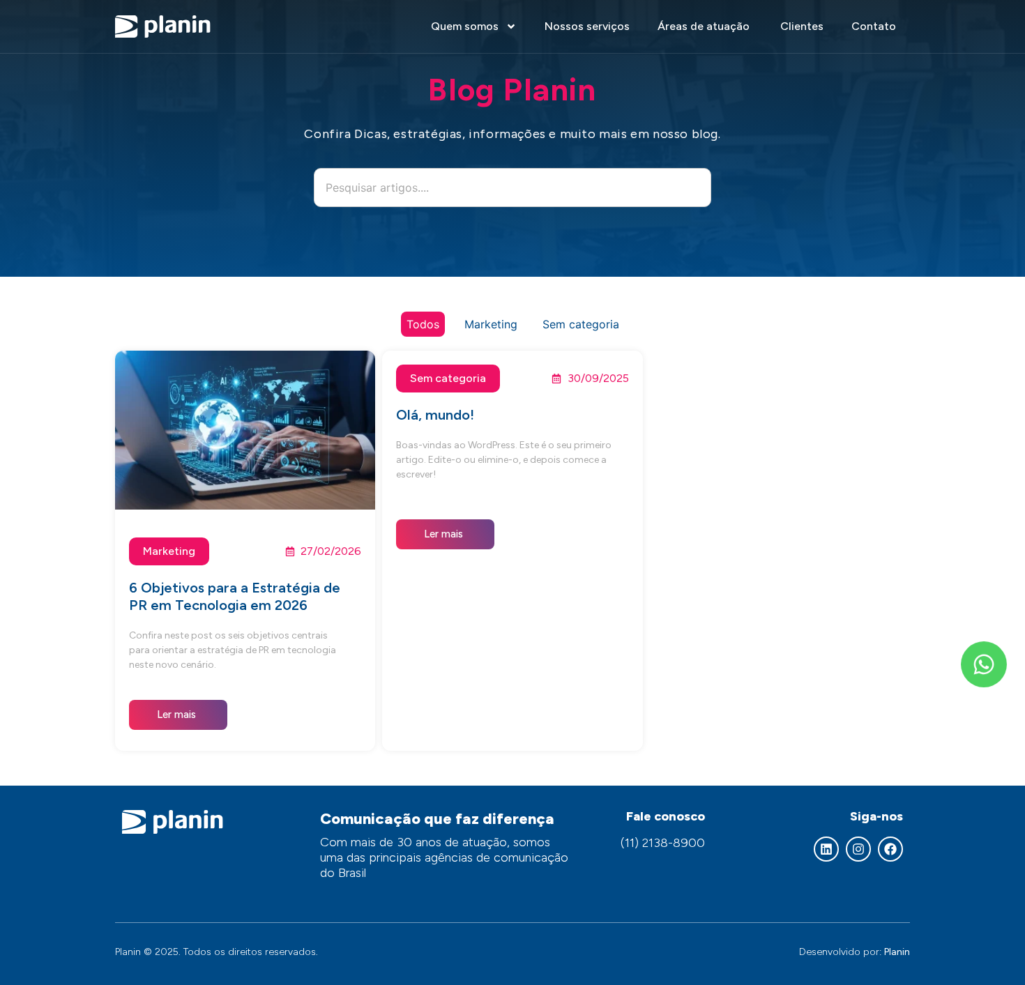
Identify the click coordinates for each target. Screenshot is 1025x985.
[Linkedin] (826, 849)
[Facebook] (890, 849)
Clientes (801, 26)
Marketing (490, 324)
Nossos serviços (587, 26)
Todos (423, 324)
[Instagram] (858, 849)
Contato (873, 26)
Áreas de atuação (705, 26)
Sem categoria (580, 324)
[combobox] (512, 187)
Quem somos (465, 26)
